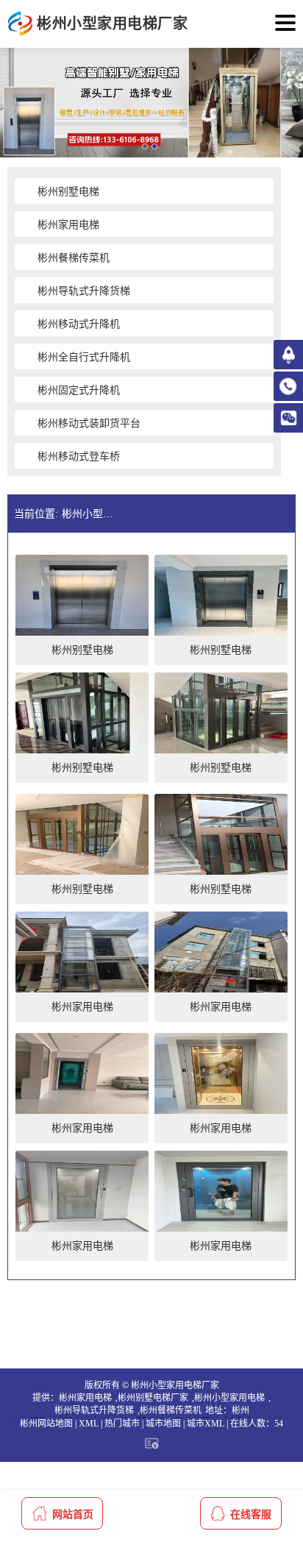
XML (89, 1423)
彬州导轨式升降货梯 (94, 1410)
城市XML (205, 1423)
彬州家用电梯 (85, 1398)
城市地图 (163, 1423)
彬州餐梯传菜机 (171, 1410)
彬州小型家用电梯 (229, 1398)
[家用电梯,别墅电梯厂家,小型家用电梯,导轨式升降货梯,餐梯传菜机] (20, 24)
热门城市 (122, 1423)
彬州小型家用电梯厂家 (91, 513)
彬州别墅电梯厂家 (153, 1398)
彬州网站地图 (46, 1423)
